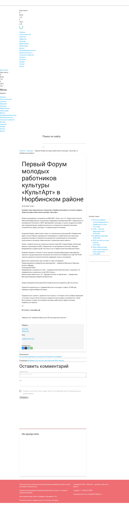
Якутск (21, 66)
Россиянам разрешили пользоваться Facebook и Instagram (40, 357)
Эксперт (22, 57)
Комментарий (23, 371)
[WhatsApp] (31, 348)
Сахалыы (22, 59)
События (22, 37)
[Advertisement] (52, 414)
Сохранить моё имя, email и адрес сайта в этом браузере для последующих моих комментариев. (52, 391)
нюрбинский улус (28, 339)
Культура (22, 41)
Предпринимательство (27, 50)
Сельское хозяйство (26, 55)
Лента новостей (25, 34)
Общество (23, 39)
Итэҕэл (21, 64)
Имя (20, 380)
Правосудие (23, 46)
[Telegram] (28, 348)
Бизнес (21, 48)
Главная (22, 32)
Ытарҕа (22, 62)
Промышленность (25, 53)
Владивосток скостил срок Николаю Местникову (46, 360)
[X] (26, 348)
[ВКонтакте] (23, 348)
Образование (24, 44)
